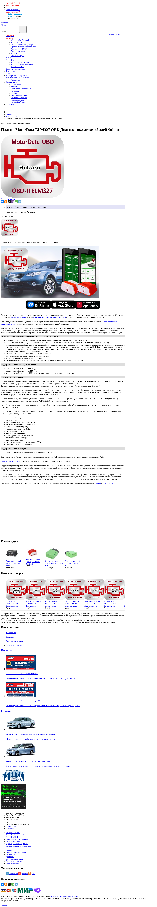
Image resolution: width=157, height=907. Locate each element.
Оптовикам (15, 91)
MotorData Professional (20, 62)
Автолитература (17, 56)
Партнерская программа (21, 89)
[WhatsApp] (16, 201)
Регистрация (18, 14)
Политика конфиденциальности (64, 896)
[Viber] (12, 201)
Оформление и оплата (20, 95)
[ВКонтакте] (2, 201)
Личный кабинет (13, 10)
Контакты (10, 828)
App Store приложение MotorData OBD (49, 317)
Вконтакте (13, 874)
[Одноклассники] (5, 201)
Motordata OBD (12, 837)
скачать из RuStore (19, 317)
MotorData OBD (17, 42)
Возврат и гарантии (19, 98)
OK (33, 874)
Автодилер (15, 80)
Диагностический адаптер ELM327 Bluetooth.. (13, 563)
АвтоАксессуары (18, 51)
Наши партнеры (17, 100)
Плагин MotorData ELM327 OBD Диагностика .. (13, 603)
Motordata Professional (20, 40)
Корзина (10, 16)
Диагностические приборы (22, 44)
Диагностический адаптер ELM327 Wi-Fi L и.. (54, 563)
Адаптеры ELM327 (19, 49)
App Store (109, 483)
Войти (10, 14)
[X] (9, 201)
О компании (16, 84)
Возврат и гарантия (14, 861)
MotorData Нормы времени (22, 64)
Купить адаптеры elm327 (11, 461)
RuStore (97, 483)
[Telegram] (19, 201)
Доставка (15, 93)
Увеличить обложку (9, 199)
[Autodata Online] (131, 29)
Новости (14, 87)
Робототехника (17, 53)
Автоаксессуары (13, 841)
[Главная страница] (8, 112)
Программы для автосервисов (23, 47)
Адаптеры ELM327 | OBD (17, 844)
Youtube (25, 874)
